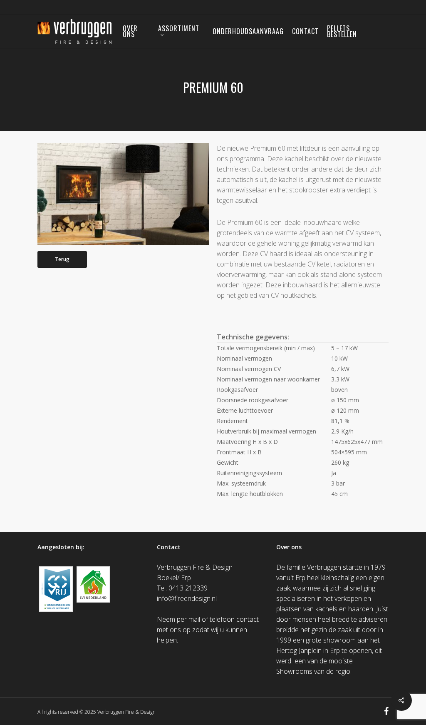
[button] (62, 259)
